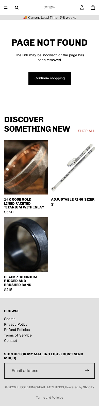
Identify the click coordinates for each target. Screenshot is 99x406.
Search (9, 318)
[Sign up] (87, 370)
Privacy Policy (16, 324)
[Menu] (6, 7)
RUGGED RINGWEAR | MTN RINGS (40, 387)
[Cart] (92, 7)
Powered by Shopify (79, 387)
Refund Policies (17, 329)
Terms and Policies (49, 398)
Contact (10, 340)
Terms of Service (18, 335)
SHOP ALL (86, 131)
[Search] (16, 7)
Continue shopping (50, 78)
